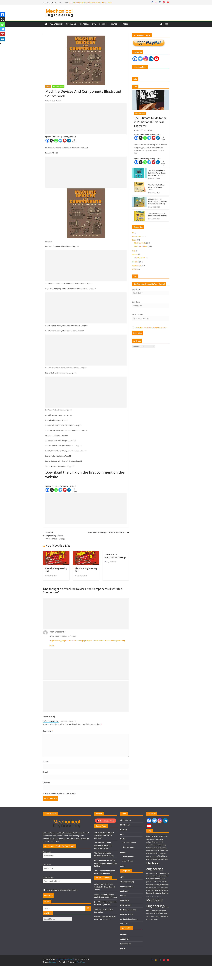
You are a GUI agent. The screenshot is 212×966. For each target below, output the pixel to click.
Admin (59, 101)
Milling (166, 907)
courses (155, 856)
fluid (153, 881)
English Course (128, 856)
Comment (48, 731)
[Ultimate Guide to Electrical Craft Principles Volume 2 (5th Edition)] (139, 203)
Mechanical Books (58, 86)
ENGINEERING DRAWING (153, 879)
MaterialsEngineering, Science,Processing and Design (55, 535)
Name (45, 761)
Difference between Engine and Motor (157, 859)
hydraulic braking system (160, 890)
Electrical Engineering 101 (56, 570)
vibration (155, 919)
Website (46, 783)
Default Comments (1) (51, 721)
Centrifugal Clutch (155, 850)
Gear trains (157, 887)
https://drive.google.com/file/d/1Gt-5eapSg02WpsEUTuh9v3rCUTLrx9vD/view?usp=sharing (87, 640)
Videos (125, 24)
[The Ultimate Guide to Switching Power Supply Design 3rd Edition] (139, 174)
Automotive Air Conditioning (154, 839)
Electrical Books (140, 113)
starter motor (150, 916)
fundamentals (158, 884)
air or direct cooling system (159, 836)
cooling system (162, 853)
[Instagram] (145, 58)
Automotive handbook (154, 842)
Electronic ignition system (160, 876)
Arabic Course (139, 257)
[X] (52, 141)
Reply (52, 645)
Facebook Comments (68, 721)
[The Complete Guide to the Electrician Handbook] (139, 216)
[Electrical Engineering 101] (56, 552)
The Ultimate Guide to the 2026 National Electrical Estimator (150, 122)
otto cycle (150, 910)
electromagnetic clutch (152, 873)
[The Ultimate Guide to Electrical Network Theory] (139, 188)
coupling (148, 856)
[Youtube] (156, 58)
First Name (136, 289)
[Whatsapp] (56, 141)
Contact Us (124, 939)
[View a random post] (166, 24)
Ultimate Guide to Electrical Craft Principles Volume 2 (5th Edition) (157, 201)
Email (45, 772)
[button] (106, 24)
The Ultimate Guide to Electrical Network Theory (87, 2)
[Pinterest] (65, 141)
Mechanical (136, 265)
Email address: (137, 315)
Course (114, 24)
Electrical (84, 24)
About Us (123, 934)
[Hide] (1, 43)
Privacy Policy (125, 944)
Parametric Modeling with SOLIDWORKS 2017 (107, 532)
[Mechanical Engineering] (45, 24)
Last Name (136, 302)
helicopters (149, 890)
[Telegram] (60, 141)
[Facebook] (47, 141)
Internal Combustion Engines (157, 893)
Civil (94, 24)
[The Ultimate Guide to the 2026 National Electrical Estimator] (150, 100)
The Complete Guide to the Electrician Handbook (157, 214)
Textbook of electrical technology (115, 556)
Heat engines (164, 887)
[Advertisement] (86, 118)
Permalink (73, 636)
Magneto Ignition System (153, 896)
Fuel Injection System (161, 882)
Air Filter (148, 836)
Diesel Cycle (162, 856)
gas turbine (165, 884)
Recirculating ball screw (160, 913)
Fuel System (149, 884)
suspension (163, 916)
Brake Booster (160, 848)
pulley (156, 910)
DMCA (122, 948)
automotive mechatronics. (153, 845)
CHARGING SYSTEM (151, 853)
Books (102, 24)
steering (157, 916)
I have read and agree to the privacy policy (150, 327)
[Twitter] (140, 58)
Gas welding (149, 887)
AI (133, 233)
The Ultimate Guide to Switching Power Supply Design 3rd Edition (157, 173)
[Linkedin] (69, 141)
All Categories (56, 24)
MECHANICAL (71, 24)
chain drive (164, 850)
